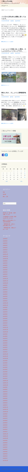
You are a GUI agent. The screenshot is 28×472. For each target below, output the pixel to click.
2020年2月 (5, 402)
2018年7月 (5, 445)
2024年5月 (5, 294)
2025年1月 (5, 276)
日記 (13, 20)
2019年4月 (5, 425)
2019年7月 (5, 418)
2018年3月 (5, 453)
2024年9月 (5, 285)
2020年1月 (5, 405)
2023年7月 (5, 312)
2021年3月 (5, 374)
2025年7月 (5, 263)
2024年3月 (5, 298)
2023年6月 (5, 314)
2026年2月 (5, 249)
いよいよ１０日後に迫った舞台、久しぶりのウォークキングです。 (13, 50)
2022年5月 (5, 343)
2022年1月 (5, 351)
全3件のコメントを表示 (8, 41)
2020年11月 (5, 382)
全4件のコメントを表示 (8, 123)
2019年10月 (5, 411)
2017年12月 (5, 460)
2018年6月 (5, 447)
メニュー (3, 5)
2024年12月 (5, 278)
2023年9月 (5, 307)
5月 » (21, 181)
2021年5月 (5, 369)
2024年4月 (5, 296)
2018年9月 (5, 440)
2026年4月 (5, 245)
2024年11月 (5, 280)
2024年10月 (5, 283)
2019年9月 (5, 414)
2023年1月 (5, 325)
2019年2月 (5, 429)
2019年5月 (5, 422)
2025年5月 (5, 267)
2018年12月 (5, 434)
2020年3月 (5, 400)
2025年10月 (5, 258)
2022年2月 (5, 349)
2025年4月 (5, 269)
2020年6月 (5, 394)
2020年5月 (5, 396)
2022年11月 (5, 329)
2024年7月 (5, 289)
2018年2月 (5, 456)
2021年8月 (5, 363)
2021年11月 (5, 356)
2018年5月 (5, 449)
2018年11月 (5, 436)
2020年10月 (5, 385)
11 (24, 173)
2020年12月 (5, 380)
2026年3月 (5, 247)
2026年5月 (5, 243)
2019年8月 (5, 416)
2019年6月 (5, 420)
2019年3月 (5, 427)
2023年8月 (5, 309)
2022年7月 (5, 338)
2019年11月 (5, 409)
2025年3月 (5, 272)
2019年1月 (5, 431)
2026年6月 (5, 241)
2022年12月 (5, 327)
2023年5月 (5, 316)
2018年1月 (5, 458)
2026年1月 (5, 252)
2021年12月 (5, 354)
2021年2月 (5, 376)
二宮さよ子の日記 (11, 469)
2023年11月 (5, 305)
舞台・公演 (5, 196)
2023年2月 (5, 323)
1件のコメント (6, 85)
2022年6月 (5, 340)
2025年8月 (5, 261)
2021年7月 (5, 365)
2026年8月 (5, 238)
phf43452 (18, 20)
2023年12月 (5, 303)
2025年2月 (5, 274)
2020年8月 (5, 389)
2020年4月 (5, 398)
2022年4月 (5, 345)
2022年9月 (5, 334)
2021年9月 (5, 360)
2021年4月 (5, 371)
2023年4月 (5, 318)
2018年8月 (5, 442)
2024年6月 (5, 292)
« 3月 (6, 181)
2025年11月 (5, 256)
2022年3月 (5, 347)
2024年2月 (5, 300)
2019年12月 (5, 407)
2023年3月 (5, 320)
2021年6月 (5, 367)
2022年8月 (5, 336)
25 (24, 177)
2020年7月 (5, 391)
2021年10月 (5, 358)
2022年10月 (5, 331)
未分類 (4, 194)
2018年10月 (5, 438)
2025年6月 (5, 265)
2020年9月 (5, 387)
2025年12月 (5, 254)
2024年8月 (5, 287)
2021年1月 (5, 378)
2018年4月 (5, 451)
